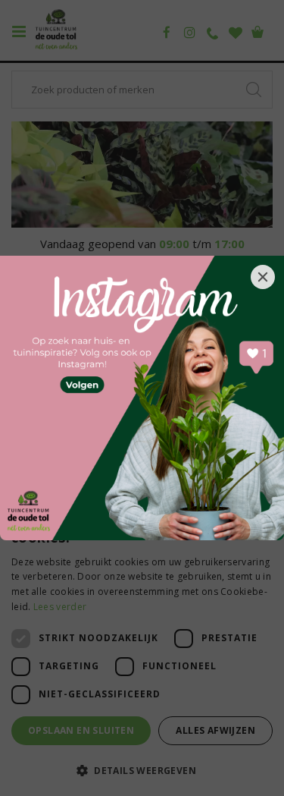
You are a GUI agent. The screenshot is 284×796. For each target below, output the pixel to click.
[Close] (263, 277)
